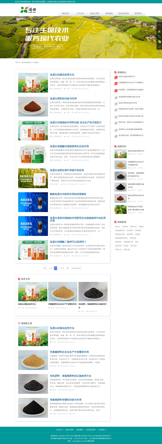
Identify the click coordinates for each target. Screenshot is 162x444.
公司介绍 (80, 13)
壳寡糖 (137, 234)
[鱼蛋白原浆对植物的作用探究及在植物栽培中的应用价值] (33, 226)
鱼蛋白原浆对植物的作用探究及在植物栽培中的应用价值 (78, 219)
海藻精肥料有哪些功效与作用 (66, 399)
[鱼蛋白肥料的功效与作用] (33, 107)
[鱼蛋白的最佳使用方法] (33, 83)
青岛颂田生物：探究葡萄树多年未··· (131, 136)
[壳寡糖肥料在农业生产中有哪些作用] (62, 291)
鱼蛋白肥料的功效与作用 (63, 98)
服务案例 (109, 13)
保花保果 (130, 230)
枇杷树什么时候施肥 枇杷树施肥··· (131, 129)
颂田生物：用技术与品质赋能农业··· (131, 123)
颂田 (136, 242)
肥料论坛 (133, 226)
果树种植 (138, 230)
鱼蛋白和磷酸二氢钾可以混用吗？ (68, 242)
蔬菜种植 (130, 234)
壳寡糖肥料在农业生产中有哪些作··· (131, 84)
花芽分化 (118, 249)
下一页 (62, 268)
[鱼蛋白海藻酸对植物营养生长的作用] (33, 154)
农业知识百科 (123, 13)
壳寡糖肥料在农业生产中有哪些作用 (62, 304)
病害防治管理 (120, 234)
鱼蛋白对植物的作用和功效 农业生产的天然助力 (76, 122)
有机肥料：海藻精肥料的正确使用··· (131, 91)
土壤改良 (125, 226)
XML (86, 441)
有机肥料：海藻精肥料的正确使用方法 (70, 376)
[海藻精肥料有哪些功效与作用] (33, 408)
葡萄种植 (118, 242)
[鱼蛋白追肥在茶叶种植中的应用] (33, 178)
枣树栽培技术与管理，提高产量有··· (131, 110)
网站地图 (91, 441)
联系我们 (138, 13)
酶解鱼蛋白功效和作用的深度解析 (68, 194)
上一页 (50, 268)
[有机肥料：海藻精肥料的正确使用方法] (93, 291)
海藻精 (141, 226)
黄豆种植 (118, 246)
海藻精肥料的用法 (121, 238)
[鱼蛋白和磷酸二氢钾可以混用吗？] (33, 250)
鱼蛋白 (36, 62)
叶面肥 (126, 246)
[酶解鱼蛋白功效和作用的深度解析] (33, 202)
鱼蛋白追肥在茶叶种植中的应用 (67, 170)
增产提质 (133, 246)
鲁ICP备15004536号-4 (103, 436)
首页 (16, 62)
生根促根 (133, 238)
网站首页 (65, 13)
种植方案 (127, 249)
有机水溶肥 (94, 13)
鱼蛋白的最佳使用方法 (62, 74)
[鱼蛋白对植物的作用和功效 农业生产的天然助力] (33, 130)
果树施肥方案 (128, 242)
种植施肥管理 (120, 230)
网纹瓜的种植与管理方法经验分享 (131, 116)
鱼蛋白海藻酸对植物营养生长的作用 (69, 146)
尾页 (68, 268)
